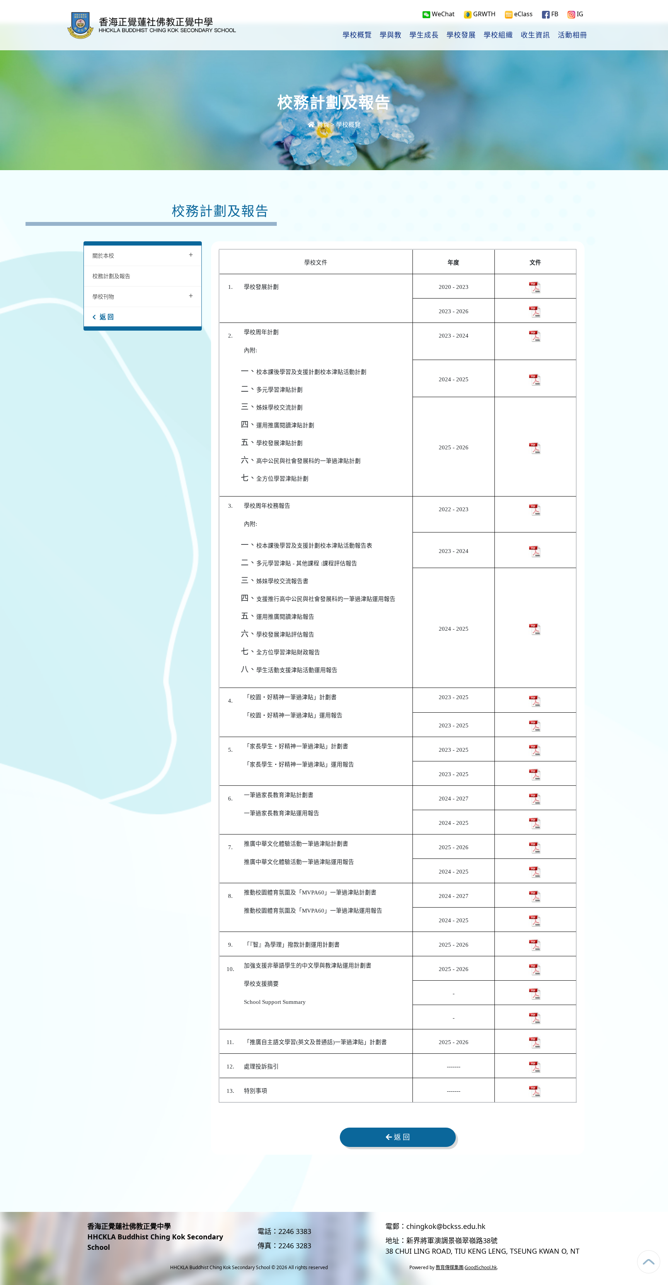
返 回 (107, 316)
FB (554, 14)
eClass (523, 14)
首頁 (322, 124)
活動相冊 (572, 35)
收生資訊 (535, 35)
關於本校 (142, 254)
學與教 (391, 35)
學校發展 (461, 35)
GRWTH (484, 14)
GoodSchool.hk (481, 1267)
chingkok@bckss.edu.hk (446, 1226)
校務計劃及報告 (111, 276)
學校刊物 (142, 295)
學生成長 (424, 35)
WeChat (442, 14)
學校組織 (498, 35)
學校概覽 (357, 35)
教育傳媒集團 (450, 1267)
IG (579, 14)
